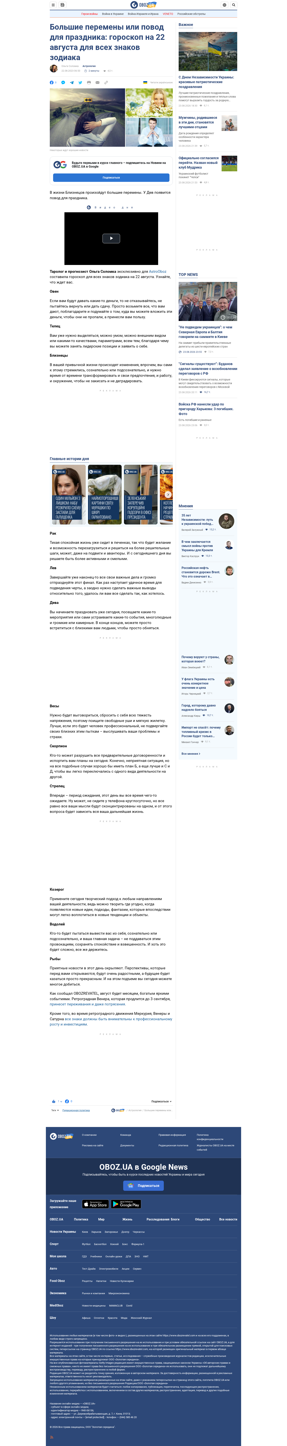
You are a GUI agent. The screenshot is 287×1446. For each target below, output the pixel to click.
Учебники (96, 1256)
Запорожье (111, 1231)
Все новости (228, 1219)
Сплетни (99, 1317)
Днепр (125, 1231)
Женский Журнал (141, 1317)
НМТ (146, 1256)
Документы (127, 1145)
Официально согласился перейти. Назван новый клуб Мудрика (199, 163)
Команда (125, 1134)
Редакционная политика (76, 1110)
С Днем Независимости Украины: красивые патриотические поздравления (206, 82)
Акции (125, 1268)
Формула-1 (137, 1244)
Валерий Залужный (192, 530)
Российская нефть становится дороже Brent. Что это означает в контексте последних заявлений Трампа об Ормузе (201, 572)
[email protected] (95, 1417)
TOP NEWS (188, 274)
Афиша (86, 1317)
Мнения (186, 506)
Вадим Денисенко (191, 582)
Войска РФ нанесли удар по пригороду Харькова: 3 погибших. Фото (206, 409)
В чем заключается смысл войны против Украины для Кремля (197, 546)
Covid (129, 1305)
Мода (124, 1317)
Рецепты (87, 1281)
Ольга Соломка (70, 66)
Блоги (175, 1219)
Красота (112, 1317)
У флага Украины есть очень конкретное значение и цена (198, 683)
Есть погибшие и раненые (195, 419)
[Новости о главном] (118, 1111)
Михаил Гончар (190, 742)
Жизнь (127, 1219)
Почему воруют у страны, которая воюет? (200, 659)
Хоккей (114, 1244)
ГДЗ (84, 1256)
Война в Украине (113, 13)
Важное (186, 24)
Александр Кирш (191, 716)
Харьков (96, 1231)
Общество (202, 1219)
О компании (89, 1134)
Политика (81, 1219)
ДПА (128, 1256)
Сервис (137, 1268)
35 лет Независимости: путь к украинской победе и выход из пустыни (197, 520)
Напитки (101, 1281)
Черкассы (139, 1231)
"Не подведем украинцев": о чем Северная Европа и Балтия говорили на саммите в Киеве (205, 332)
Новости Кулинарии (122, 1281)
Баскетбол (100, 1244)
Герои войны (89, 13)
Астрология (89, 66)
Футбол (86, 1244)
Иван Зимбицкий (191, 667)
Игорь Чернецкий (191, 693)
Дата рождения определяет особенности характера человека (196, 137)
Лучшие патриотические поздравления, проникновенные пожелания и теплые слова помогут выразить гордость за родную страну (207, 96)
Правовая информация (172, 1134)
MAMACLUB (116, 1305)
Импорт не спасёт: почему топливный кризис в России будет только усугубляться (201, 732)
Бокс (125, 1244)
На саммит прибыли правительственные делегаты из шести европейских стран (205, 344)
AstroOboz (157, 271)
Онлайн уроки (113, 1256)
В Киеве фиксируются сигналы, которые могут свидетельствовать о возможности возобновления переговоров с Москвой (205, 383)
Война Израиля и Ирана (143, 13)
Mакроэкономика (119, 1293)
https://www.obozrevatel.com (179, 1335)
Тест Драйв (88, 1268)
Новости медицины (94, 1305)
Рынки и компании (93, 1293)
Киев (85, 1231)
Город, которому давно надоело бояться (199, 708)
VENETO (168, 13)
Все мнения (190, 753)
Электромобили (108, 1268)
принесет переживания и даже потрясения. (88, 1004)
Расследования (158, 1219)
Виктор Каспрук (190, 556)
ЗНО (137, 1256)
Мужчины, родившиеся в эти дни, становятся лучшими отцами (198, 122)
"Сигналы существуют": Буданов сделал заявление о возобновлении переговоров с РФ (208, 368)
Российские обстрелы (191, 13)
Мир (101, 1219)
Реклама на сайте (92, 1145)
